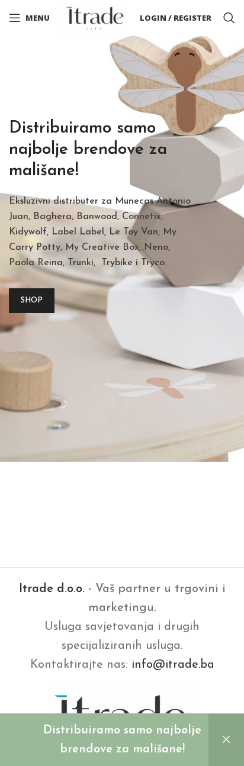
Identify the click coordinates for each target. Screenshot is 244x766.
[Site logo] (95, 17)
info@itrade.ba (172, 665)
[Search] (229, 18)
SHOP (32, 300)
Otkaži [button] (226, 740)
